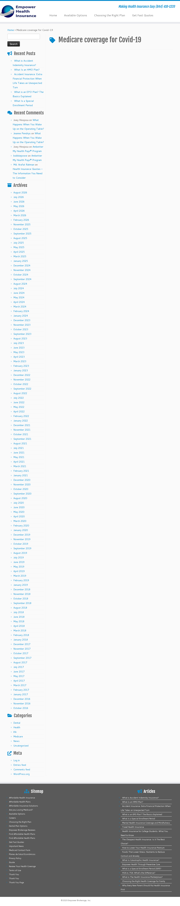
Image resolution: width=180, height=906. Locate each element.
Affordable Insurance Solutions (23, 805)
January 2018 (20, 639)
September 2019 (22, 548)
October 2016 (20, 708)
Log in (16, 760)
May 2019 (18, 566)
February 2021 (21, 470)
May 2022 (18, 407)
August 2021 (20, 443)
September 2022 (22, 388)
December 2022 (21, 375)
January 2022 (20, 420)
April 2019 (19, 571)
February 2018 (21, 635)
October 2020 (20, 489)
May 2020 (18, 511)
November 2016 (21, 703)
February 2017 (21, 689)
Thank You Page (16, 882)
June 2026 (18, 201)
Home (53, 15)
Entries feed (19, 764)
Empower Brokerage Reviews (22, 830)
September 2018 (22, 603)
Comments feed (21, 769)
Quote (12, 862)
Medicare (18, 736)
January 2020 (20, 530)
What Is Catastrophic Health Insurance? (140, 860)
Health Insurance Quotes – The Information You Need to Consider (28, 173)
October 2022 (20, 384)
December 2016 (21, 699)
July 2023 (18, 343)
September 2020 (22, 493)
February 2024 (21, 311)
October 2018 (20, 598)
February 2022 (21, 416)
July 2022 (18, 397)
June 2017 (18, 671)
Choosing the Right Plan (109, 15)
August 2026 (20, 192)
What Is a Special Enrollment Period (138, 818)
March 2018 (19, 630)
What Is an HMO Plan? (27, 69)
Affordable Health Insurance (22, 797)
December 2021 (21, 425)
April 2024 (19, 302)
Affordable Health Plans (20, 801)
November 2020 (21, 484)
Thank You (14, 874)
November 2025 (21, 224)
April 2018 (19, 626)
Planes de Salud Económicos (22, 854)
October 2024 (20, 274)
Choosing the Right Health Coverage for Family (143, 881)
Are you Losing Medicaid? (21, 809)
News (16, 741)
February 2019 (21, 580)
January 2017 (20, 694)
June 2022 (18, 402)
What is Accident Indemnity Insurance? (140, 797)
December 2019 (21, 534)
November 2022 (21, 379)
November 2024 (21, 270)
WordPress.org (21, 774)
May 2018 (18, 621)
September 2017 (22, 657)
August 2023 (20, 338)
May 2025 (18, 247)
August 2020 (20, 498)
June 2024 (18, 292)
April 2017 (19, 680)
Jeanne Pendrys (22, 133)
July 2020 (18, 502)
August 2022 (20, 393)
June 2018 (18, 616)
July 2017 (18, 667)
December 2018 (21, 589)
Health (16, 727)
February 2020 (21, 525)
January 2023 (20, 370)
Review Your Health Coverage (22, 866)
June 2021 (18, 452)
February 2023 (21, 365)
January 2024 (20, 315)
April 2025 (19, 251)
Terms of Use (15, 870)
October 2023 (20, 329)
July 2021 (18, 448)
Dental (16, 722)
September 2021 (22, 438)
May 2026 (18, 206)
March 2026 (19, 215)
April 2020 (19, 516)
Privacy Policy (15, 858)
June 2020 (18, 507)
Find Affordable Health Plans (22, 834)
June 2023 (18, 347)
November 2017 (21, 648)
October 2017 (20, 653)
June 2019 (18, 562)
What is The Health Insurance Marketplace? (142, 877)
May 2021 (18, 457)
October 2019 (20, 543)
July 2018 (18, 612)
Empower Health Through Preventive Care (141, 864)
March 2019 (19, 575)
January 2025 (20, 261)
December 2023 (21, 320)
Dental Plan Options (18, 826)
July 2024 (18, 288)
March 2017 (19, 685)
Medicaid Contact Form (19, 850)
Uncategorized (20, 745)
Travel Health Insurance (133, 827)
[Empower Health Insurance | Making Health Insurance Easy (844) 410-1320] (21, 11)
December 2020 (21, 480)
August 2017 (20, 662)
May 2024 (18, 297)
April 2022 (19, 411)
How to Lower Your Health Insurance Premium (143, 847)
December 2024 (21, 265)
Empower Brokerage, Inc (79, 900)
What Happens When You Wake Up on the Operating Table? (28, 124)
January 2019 (20, 584)
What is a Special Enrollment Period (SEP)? (141, 868)
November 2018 (21, 594)
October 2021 (20, 434)
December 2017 (21, 644)
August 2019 (20, 553)
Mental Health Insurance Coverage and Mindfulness (146, 822)
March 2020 (19, 521)
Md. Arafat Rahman (23, 164)
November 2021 (21, 429)
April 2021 (19, 461)
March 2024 (19, 306)
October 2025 (20, 229)
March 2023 (19, 361)
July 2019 (18, 557)
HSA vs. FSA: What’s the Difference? (138, 872)
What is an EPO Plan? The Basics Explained (142, 814)
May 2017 (18, 676)
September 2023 (22, 334)
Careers (12, 818)
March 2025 (19, 256)
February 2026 (21, 219)
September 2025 (22, 233)
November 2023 (21, 324)
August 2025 (20, 238)
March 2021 (19, 466)
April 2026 (19, 210)
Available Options (75, 15)
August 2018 (20, 607)
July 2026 (18, 197)
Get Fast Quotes (142, 15)
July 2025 (18, 242)
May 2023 (18, 352)
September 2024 (22, 279)
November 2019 (21, 539)
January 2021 (20, 475)
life (15, 732)
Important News (16, 846)
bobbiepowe (20, 155)
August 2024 (20, 283)
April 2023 (19, 356)
